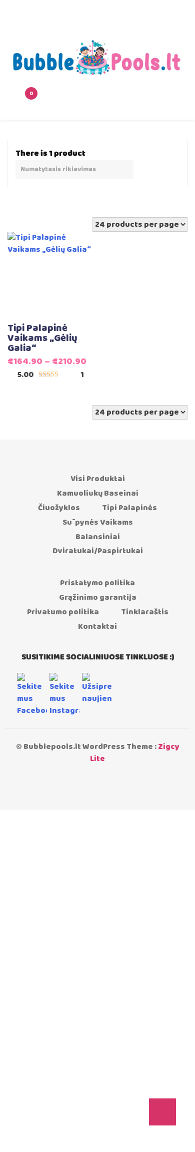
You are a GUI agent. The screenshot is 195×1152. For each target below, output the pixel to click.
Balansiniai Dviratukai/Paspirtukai (97, 544)
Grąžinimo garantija (97, 597)
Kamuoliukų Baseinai (97, 493)
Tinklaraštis (144, 612)
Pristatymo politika (97, 583)
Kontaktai (97, 626)
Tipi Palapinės (129, 508)
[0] (17, 101)
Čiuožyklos (59, 508)
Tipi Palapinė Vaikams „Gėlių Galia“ (43, 338)
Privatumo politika (63, 612)
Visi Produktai (97, 479)
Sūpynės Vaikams (97, 522)
